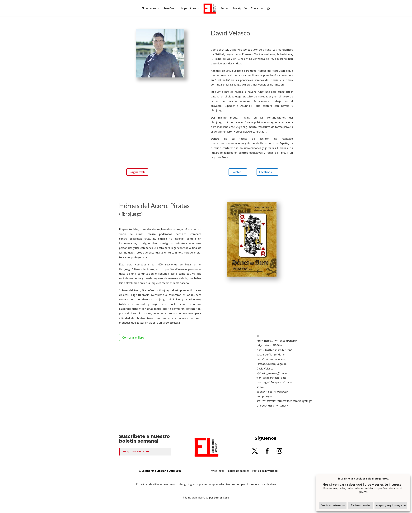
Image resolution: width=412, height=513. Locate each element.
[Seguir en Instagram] (279, 450)
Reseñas (169, 8)
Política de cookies (237, 471)
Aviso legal (217, 471)
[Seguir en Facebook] (267, 450)
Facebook (265, 172)
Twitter (236, 172)
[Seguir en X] (254, 450)
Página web (137, 172)
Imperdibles (188, 8)
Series (224, 8)
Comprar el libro (133, 337)
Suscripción (240, 8)
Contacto (257, 8)
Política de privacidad (265, 471)
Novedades (149, 8)
